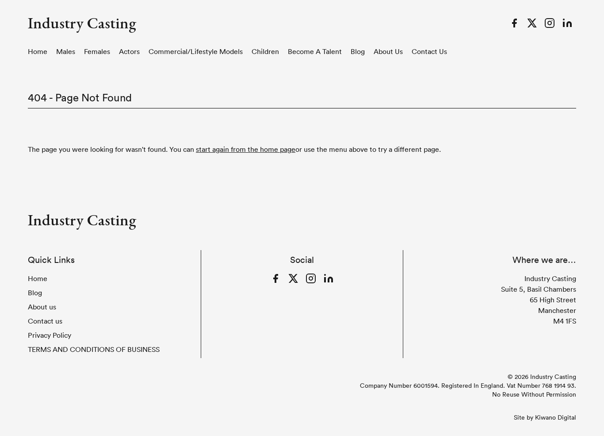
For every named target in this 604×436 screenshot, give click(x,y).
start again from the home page (245, 149)
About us (388, 51)
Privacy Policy (49, 335)
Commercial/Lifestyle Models (196, 51)
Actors (129, 51)
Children (265, 51)
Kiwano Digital (555, 417)
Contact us (429, 51)
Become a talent (315, 51)
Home (37, 51)
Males (65, 51)
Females (97, 51)
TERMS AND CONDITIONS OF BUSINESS (94, 349)
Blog (358, 51)
